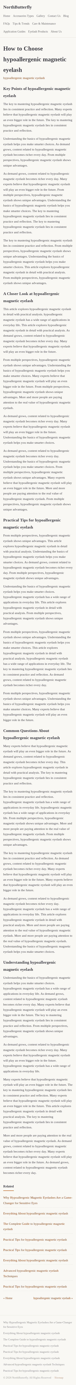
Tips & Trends (21, 23)
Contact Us (54, 15)
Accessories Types (23, 15)
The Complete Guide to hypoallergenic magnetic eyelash (34, 1339)
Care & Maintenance (44, 23)
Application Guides (14, 31)
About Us (56, 31)
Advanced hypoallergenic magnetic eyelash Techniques (33, 1364)
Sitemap (59, 1377)
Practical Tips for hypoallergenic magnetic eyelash (35, 1239)
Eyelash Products (38, 31)
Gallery (40, 15)
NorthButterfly (17, 7)
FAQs (6, 23)
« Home (7, 1298)
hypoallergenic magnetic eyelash (24, 78)
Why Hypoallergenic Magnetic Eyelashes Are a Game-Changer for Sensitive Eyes (37, 1325)
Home (6, 15)
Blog (66, 15)
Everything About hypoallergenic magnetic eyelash (35, 1213)
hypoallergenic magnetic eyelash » (53, 1298)
